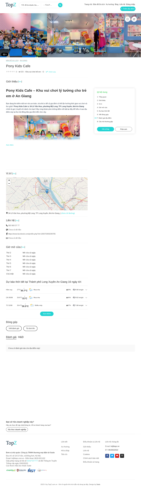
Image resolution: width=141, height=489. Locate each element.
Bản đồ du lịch (12, 60)
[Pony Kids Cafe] (23, 35)
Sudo (98, 484)
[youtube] (117, 456)
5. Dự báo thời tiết (103, 111)
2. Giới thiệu (101, 100)
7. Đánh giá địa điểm (104, 118)
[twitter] (112, 456)
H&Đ (21, 337)
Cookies (86, 454)
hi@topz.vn (115, 446)
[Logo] (11, 5)
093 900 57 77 (13, 225)
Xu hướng (110, 4)
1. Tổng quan (101, 97)
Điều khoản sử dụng (91, 462)
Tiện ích (64, 454)
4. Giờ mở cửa (102, 107)
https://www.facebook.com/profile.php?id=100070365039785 (32, 234)
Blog (116, 4)
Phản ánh (123, 129)
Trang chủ (88, 4)
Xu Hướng (65, 447)
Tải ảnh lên (30, 328)
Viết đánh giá (14, 328)
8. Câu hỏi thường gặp (105, 121)
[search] (60, 5)
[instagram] (122, 456)
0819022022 (113, 450)
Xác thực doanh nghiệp (17, 429)
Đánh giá (11, 337)
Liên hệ (122, 4)
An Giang (23, 60)
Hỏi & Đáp (105, 129)
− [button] (9, 183)
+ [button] (9, 180)
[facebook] (107, 456)
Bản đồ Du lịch (99, 4)
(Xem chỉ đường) (68, 213)
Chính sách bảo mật (91, 458)
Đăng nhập (130, 4)
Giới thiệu (87, 447)
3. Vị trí (99, 104)
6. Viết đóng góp (103, 114)
